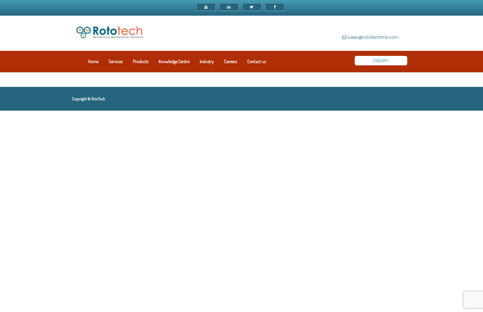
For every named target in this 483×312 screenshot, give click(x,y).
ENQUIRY (381, 60)
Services (116, 61)
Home (93, 61)
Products (140, 61)
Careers (230, 61)
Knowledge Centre (174, 61)
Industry (207, 61)
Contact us (256, 61)
